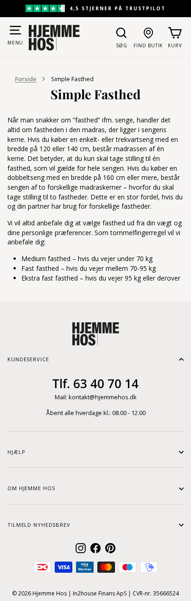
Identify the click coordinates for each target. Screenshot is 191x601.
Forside (25, 79)
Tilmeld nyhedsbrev (38, 524)
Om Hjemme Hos (31, 488)
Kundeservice (28, 359)
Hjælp (16, 451)
